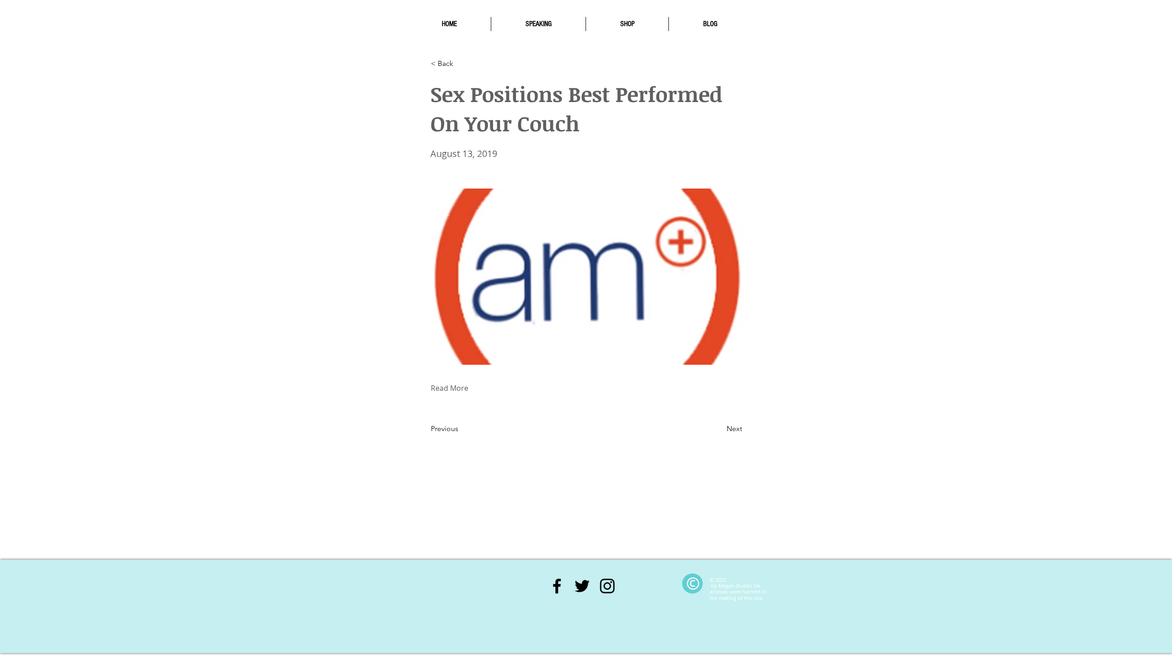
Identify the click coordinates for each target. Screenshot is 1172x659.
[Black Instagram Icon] (607, 586)
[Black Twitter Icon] (582, 586)
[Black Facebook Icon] (557, 586)
